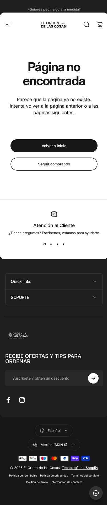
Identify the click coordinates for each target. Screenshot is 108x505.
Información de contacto (64, 482)
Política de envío (35, 482)
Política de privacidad (52, 475)
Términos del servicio (83, 475)
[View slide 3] (57, 244)
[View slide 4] (63, 244)
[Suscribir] (89, 378)
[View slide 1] (44, 244)
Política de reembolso (21, 475)
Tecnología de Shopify (78, 468)
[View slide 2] (51, 244)
